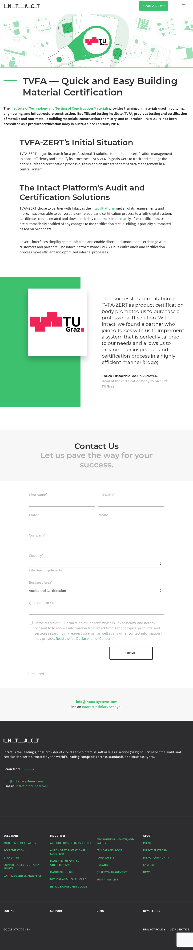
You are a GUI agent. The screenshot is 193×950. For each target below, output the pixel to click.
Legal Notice (179, 929)
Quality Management (111, 872)
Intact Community (156, 857)
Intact (148, 843)
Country (36, 555)
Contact (10, 911)
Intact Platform (103, 208)
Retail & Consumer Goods (69, 886)
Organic (102, 865)
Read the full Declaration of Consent (84, 638)
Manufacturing (61, 872)
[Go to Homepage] (22, 6)
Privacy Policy (154, 929)
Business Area (40, 582)
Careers (149, 865)
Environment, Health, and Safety (115, 841)
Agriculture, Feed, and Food (71, 843)
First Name (38, 494)
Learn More (12, 769)
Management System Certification (65, 862)
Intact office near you (32, 786)
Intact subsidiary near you (102, 706)
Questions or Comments (48, 602)
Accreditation (14, 850)
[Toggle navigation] (183, 6)
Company (37, 535)
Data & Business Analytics (23, 875)
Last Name (107, 494)
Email (34, 514)
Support (56, 911)
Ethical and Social (110, 850)
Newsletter (151, 911)
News (147, 872)
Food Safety (105, 857)
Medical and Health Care (68, 879)
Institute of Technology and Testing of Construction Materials (59, 108)
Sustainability (107, 879)
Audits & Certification (20, 843)
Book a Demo (153, 6)
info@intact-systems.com (96, 701)
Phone (103, 514)
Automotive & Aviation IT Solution (68, 851)
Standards (12, 857)
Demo (100, 911)
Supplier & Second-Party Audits (22, 866)
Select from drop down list (45, 570)
